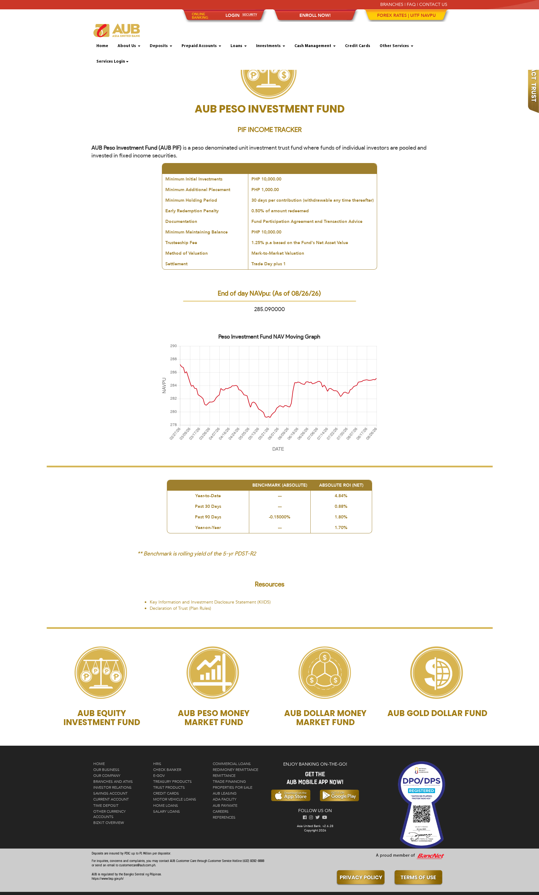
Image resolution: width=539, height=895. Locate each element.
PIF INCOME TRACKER (270, 129)
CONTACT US (433, 4)
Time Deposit (106, 805)
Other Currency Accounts (109, 814)
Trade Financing (229, 781)
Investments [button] (269, 46)
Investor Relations (112, 787)
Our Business (106, 769)
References (224, 817)
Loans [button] (237, 46)
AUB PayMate (225, 805)
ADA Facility (224, 799)
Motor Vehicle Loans (174, 799)
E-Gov (159, 775)
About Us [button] (127, 46)
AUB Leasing (224, 793)
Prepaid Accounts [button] (200, 46)
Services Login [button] (110, 62)
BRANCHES (391, 4)
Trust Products (169, 787)
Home (102, 46)
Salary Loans (166, 811)
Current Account (111, 799)
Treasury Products (172, 781)
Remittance (224, 775)
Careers (221, 811)
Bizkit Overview (108, 822)
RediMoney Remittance (235, 769)
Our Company (106, 775)
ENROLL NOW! (315, 15)
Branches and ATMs (113, 781)
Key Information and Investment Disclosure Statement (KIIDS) (210, 602)
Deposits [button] (159, 46)
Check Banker (167, 769)
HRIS (157, 763)
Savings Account (110, 793)
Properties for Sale (232, 787)
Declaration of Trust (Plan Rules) (180, 608)
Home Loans (165, 805)
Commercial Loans (232, 763)
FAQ (411, 4)
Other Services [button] (395, 46)
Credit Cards (357, 46)
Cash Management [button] (313, 46)
